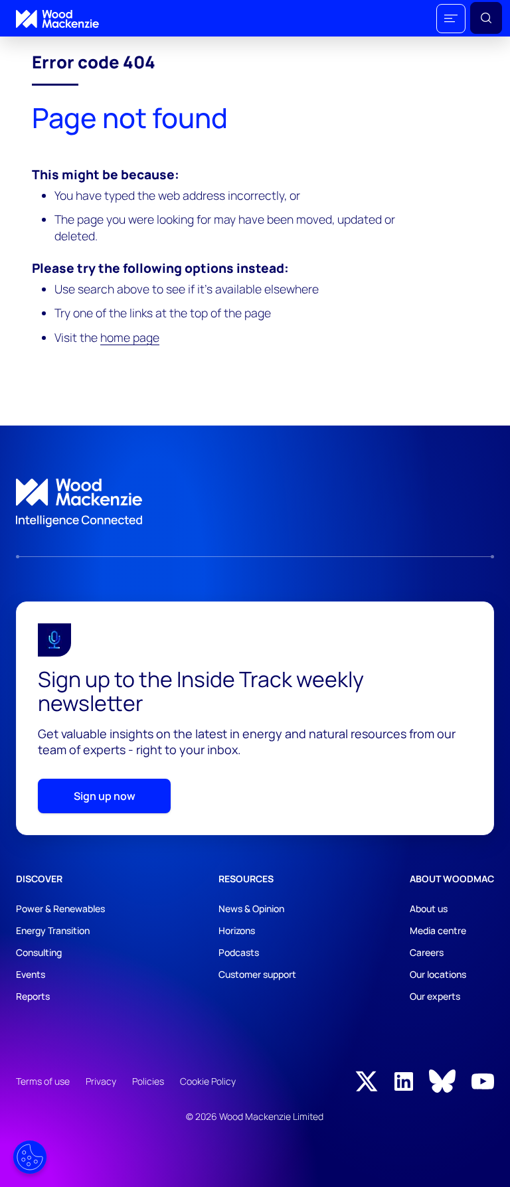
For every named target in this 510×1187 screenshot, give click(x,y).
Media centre (438, 930)
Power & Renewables (60, 908)
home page (129, 337)
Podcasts (238, 952)
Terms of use (43, 1081)
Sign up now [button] (104, 796)
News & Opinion (251, 908)
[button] (451, 18)
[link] (255, 503)
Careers (427, 952)
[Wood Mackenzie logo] (57, 19)
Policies (148, 1081)
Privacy (101, 1081)
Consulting (39, 952)
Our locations (438, 974)
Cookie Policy (208, 1081)
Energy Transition (53, 930)
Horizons (236, 930)
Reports (33, 996)
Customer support (257, 974)
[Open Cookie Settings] (29, 1157)
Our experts (435, 996)
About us (429, 908)
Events (30, 974)
